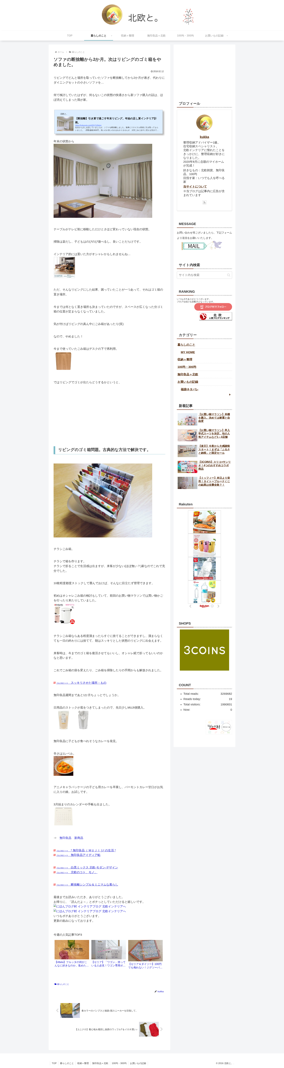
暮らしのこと (63, 984)
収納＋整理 (185, 359)
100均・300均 (187, 366)
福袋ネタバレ (190, 389)
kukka (204, 137)
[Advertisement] (109, 415)
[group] (72, 955)
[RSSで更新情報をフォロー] (204, 202)
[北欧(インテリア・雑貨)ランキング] (215, 319)
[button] (229, 275)
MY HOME (188, 352)
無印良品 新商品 (71, 838)
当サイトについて (195, 186)
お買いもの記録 (188, 381)
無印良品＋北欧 (188, 374)
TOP (54, 1063)
